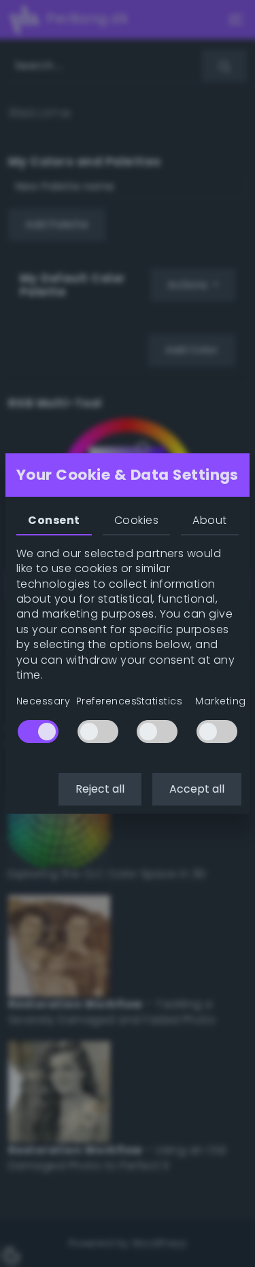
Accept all (196, 789)
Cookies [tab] (136, 520)
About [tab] (209, 520)
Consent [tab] (54, 520)
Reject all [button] (99, 789)
